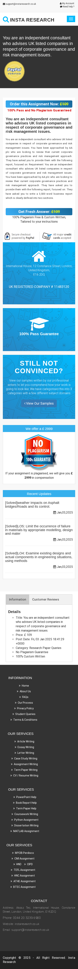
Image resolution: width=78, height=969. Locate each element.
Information (17, 599)
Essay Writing (26, 747)
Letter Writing (25, 752)
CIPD (30, 864)
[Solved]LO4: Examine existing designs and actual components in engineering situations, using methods (38, 557)
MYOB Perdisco (24, 852)
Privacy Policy (25, 708)
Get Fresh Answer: (39, 211)
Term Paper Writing (25, 769)
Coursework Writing (26, 814)
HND (18, 864)
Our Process (25, 702)
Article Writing (25, 741)
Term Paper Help (26, 808)
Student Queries (25, 714)
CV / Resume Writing (25, 775)
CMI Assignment (24, 858)
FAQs (25, 697)
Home (25, 685)
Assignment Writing (26, 764)
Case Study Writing (25, 758)
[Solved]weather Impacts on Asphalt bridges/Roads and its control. (32, 504)
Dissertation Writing (26, 825)
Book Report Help (26, 802)
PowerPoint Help (26, 797)
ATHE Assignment (24, 881)
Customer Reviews (45, 599)
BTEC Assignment (24, 886)
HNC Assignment (24, 875)
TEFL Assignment (24, 869)
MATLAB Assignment (26, 831)
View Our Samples (39, 403)
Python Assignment (26, 819)
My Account (68, 3)
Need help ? (68, 6)
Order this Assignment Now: (39, 104)
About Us (25, 691)
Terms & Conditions (25, 719)
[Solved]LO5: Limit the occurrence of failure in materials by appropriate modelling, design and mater (39, 530)
